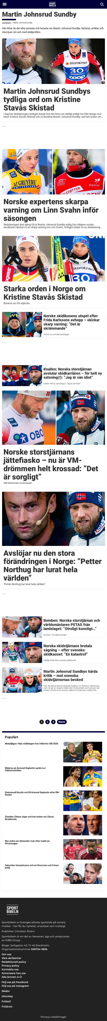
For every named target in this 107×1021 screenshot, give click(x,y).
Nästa (62, 721)
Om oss (6, 954)
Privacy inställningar (53, 1016)
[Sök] (102, 4)
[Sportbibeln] (52, 4)
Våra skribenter (11, 958)
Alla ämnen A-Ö (12, 977)
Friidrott (7, 1006)
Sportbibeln (6, 23)
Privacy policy (10, 965)
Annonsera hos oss (14, 973)
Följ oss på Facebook (15, 982)
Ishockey (7, 996)
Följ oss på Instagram (15, 985)
